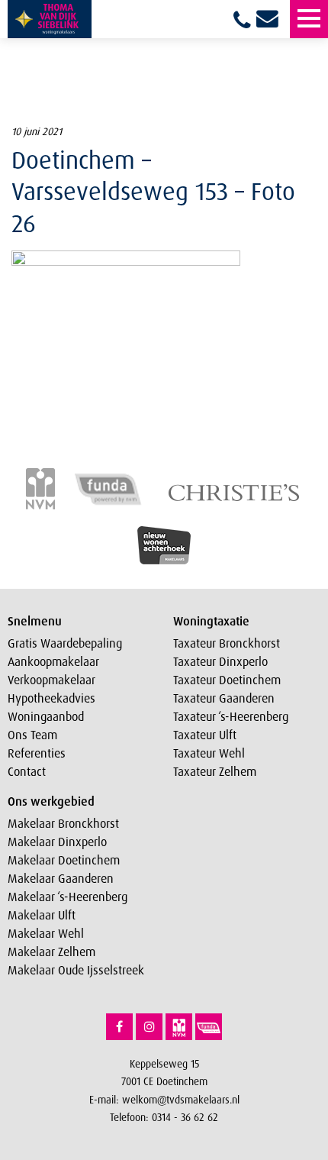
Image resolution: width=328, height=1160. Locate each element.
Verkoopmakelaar (51, 679)
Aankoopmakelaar (53, 661)
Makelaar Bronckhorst (63, 823)
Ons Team (32, 734)
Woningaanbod (46, 716)
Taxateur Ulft (204, 734)
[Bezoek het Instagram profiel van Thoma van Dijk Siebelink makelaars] (149, 1026)
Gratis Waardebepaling (65, 643)
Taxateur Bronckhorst (226, 643)
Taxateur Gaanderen (224, 698)
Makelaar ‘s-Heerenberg (67, 896)
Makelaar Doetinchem (64, 860)
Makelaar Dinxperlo (57, 841)
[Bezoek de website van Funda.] (208, 1026)
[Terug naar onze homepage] (50, 19)
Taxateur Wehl (209, 753)
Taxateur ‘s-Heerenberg (230, 716)
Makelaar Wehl (46, 933)
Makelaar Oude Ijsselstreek (76, 969)
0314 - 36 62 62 (185, 1116)
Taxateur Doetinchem (227, 679)
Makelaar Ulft (42, 915)
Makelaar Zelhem (51, 951)
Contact (27, 771)
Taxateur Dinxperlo (220, 661)
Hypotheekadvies (51, 698)
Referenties (37, 753)
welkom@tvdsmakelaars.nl (181, 1099)
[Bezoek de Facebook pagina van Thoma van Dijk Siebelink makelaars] (119, 1026)
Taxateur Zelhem (214, 771)
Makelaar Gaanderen (61, 878)
